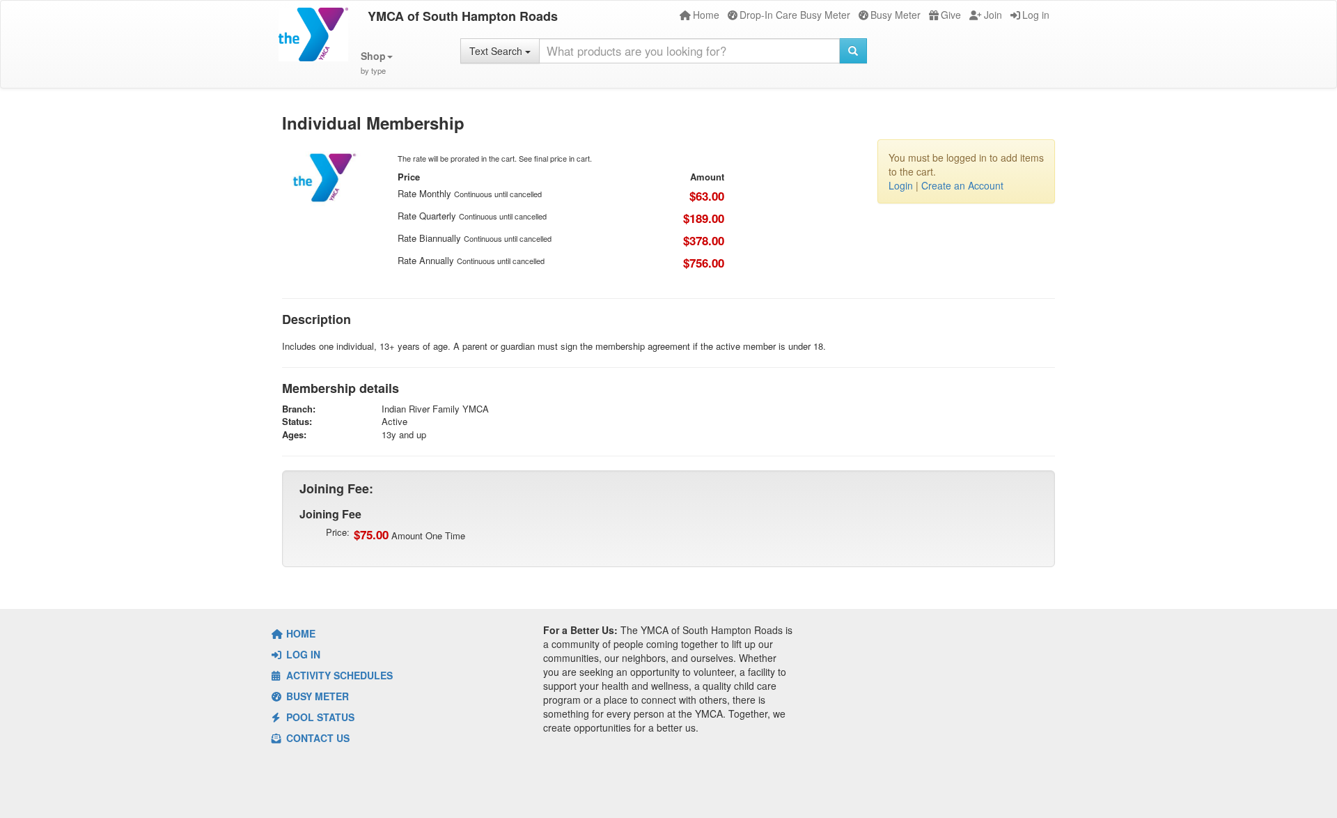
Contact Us (316, 738)
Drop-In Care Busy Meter (795, 15)
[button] (376, 63)
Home (706, 15)
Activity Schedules (338, 675)
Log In (301, 654)
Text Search (497, 51)
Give (951, 15)
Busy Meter (895, 15)
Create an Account (962, 185)
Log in (1035, 15)
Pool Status (318, 717)
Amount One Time (409, 534)
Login (901, 185)
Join (993, 15)
